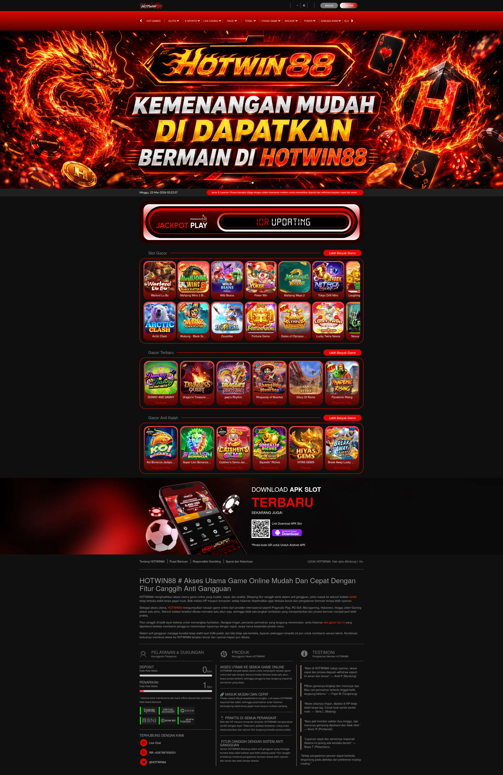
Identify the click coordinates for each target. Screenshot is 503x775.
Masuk (329, 5)
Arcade (290, 20)
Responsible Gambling (207, 561)
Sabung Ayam (329, 20)
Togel (249, 20)
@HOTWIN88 (157, 762)
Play (198, 225)
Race (230, 20)
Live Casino (211, 20)
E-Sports (191, 20)
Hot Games (154, 20)
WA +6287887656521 (162, 752)
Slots (172, 20)
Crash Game (270, 20)
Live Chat (155, 743)
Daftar (348, 5)
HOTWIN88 (175, 608)
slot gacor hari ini (334, 622)
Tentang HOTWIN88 (152, 561)
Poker (308, 20)
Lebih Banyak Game (342, 253)
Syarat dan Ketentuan (239, 561)
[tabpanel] (251, 108)
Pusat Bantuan (179, 561)
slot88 (353, 597)
